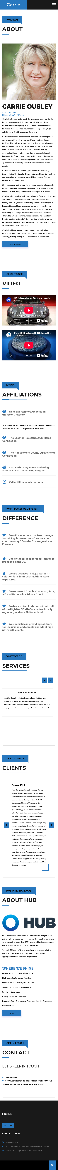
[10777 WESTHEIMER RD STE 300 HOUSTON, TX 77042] (3, 1146)
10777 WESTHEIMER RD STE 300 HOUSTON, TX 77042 (28, 1081)
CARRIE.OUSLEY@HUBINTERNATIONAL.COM (23, 1084)
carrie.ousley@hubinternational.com (23, 1151)
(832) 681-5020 (11, 1077)
